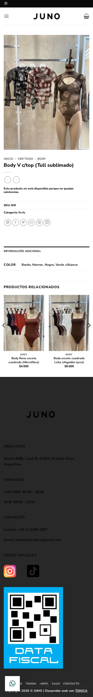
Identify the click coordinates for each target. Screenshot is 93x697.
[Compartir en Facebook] (15, 222)
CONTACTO (71, 684)
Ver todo (25, 159)
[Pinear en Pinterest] (39, 222)
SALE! (56, 684)
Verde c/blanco (67, 264)
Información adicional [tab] (22, 251)
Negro (49, 264)
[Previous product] (16, 179)
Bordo (26, 264)
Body (41, 159)
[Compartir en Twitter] (23, 222)
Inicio (8, 159)
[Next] (89, 335)
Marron (37, 264)
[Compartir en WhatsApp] (7, 222)
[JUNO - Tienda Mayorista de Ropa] (47, 16)
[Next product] (7, 179)
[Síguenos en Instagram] (5, 3)
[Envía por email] (31, 222)
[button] (6, 16)
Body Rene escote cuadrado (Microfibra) (23, 360)
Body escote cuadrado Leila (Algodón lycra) (69, 360)
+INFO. (44, 684)
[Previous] (4, 335)
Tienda (31, 684)
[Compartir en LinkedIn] (47, 222)
